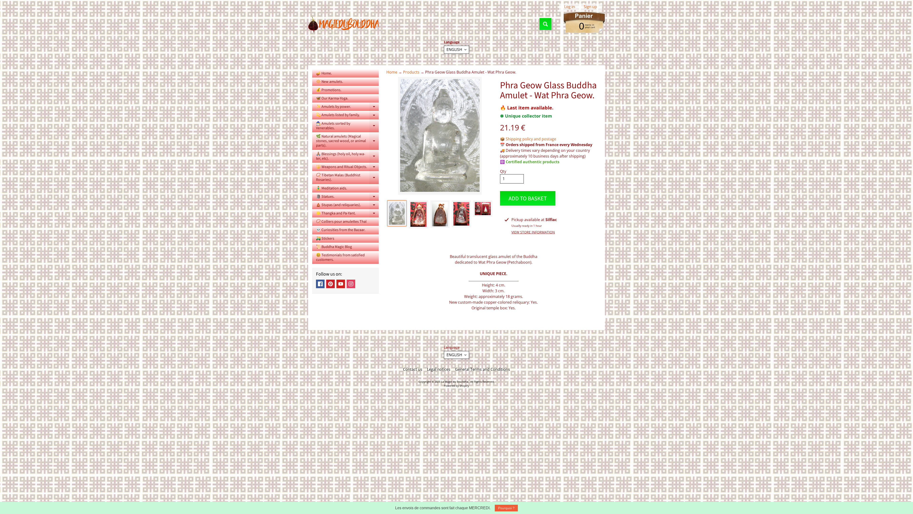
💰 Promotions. (328, 90)
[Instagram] (351, 284)
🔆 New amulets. (329, 81)
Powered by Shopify (456, 385)
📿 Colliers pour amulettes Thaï (341, 221)
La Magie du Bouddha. (455, 381)
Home (391, 72)
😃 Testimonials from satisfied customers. (340, 257)
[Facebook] (320, 284)
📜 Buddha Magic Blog (334, 246)
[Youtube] (340, 284)
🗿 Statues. (347, 197)
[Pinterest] (330, 284)
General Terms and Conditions (482, 369)
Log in (569, 7)
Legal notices (438, 369)
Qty (503, 171)
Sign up (590, 7)
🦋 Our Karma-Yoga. (332, 98)
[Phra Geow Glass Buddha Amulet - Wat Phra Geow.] (397, 213)
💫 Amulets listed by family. (347, 115)
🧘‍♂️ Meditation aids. (331, 188)
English (454, 49)
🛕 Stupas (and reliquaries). (347, 205)
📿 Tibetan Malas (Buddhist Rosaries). (347, 178)
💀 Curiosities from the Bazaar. (340, 229)
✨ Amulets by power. (347, 107)
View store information (533, 232)
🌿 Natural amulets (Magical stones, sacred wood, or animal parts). (347, 141)
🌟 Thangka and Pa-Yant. (347, 214)
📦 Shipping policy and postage (528, 139)
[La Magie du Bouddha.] (343, 24)
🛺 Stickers (325, 238)
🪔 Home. (324, 73)
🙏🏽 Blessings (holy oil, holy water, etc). (347, 156)
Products (411, 72)
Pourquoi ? (506, 508)
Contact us (412, 369)
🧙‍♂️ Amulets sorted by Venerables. (347, 126)
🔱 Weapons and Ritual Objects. (347, 167)
